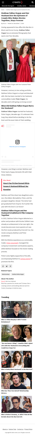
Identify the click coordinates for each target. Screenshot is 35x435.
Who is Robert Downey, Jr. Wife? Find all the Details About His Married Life (16, 415)
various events (25, 259)
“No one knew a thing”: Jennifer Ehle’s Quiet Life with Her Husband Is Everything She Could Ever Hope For (17, 345)
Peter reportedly (12, 243)
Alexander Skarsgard (8, 6)
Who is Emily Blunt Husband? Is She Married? (16, 369)
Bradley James (21, 6)
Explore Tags (12, 429)
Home (2, 9)
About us (5, 429)
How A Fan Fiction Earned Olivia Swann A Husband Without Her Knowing (16, 186)
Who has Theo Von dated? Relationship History (15, 392)
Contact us (20, 429)
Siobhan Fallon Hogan (18, 274)
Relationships (6, 274)
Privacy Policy (28, 429)
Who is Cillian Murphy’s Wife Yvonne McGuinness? (13, 321)
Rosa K (4, 23)
